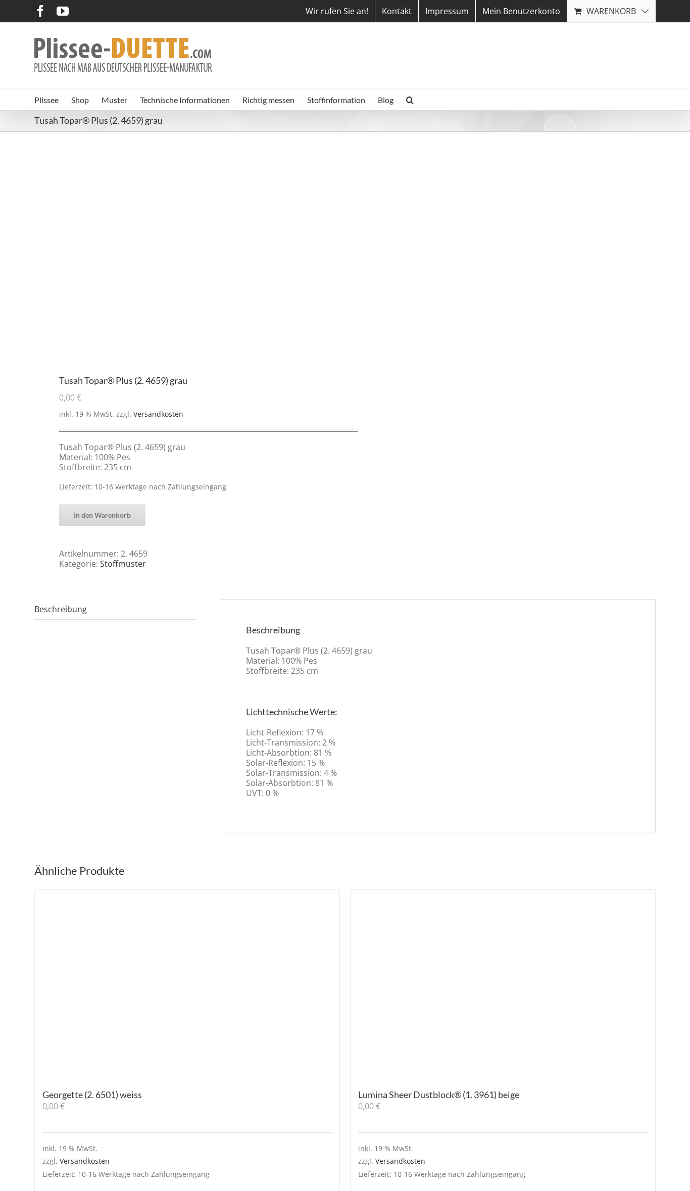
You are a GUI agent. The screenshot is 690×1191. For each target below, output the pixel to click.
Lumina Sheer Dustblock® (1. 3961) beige (438, 1094)
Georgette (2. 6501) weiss (92, 1094)
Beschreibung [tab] (60, 609)
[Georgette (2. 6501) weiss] (187, 984)
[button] (410, 99)
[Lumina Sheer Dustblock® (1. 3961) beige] (503, 984)
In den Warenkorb (102, 515)
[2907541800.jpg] (183, 254)
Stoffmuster (123, 563)
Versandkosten (158, 414)
